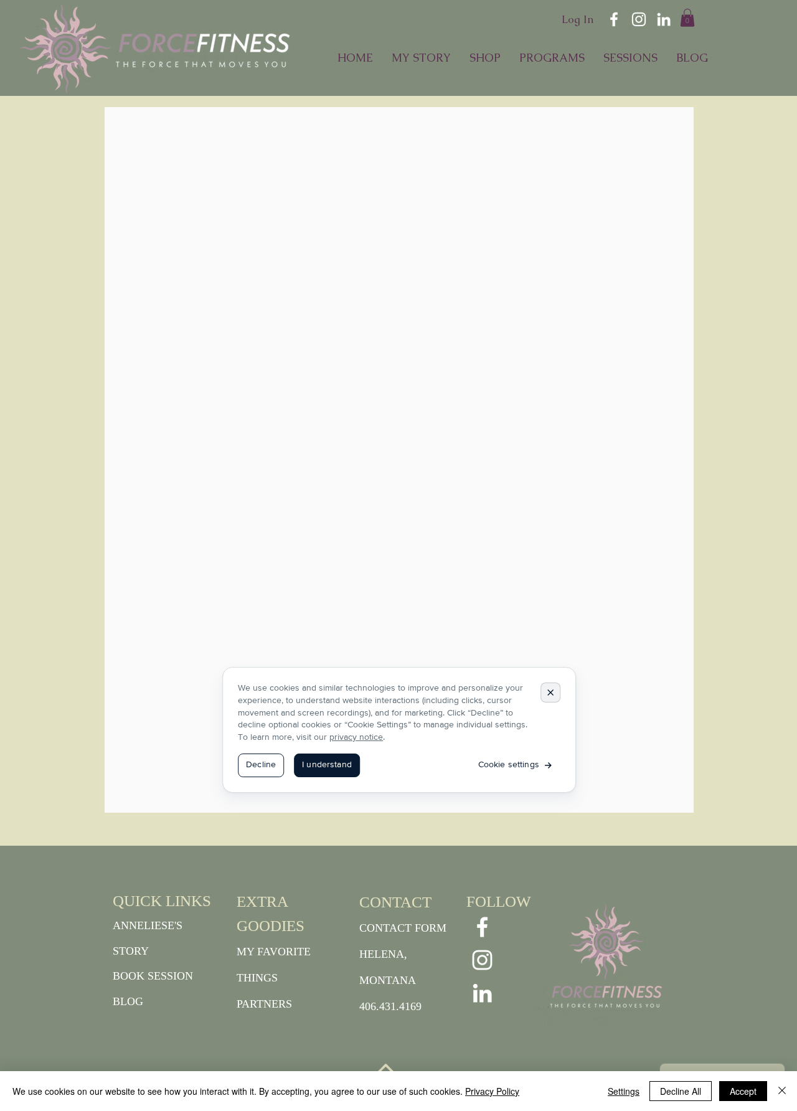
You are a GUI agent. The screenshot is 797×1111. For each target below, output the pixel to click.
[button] (687, 18)
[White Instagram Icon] (639, 19)
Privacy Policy (492, 1091)
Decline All (680, 1091)
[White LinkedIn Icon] (663, 19)
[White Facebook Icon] (614, 19)
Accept (743, 1091)
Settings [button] (623, 1091)
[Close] (782, 1091)
